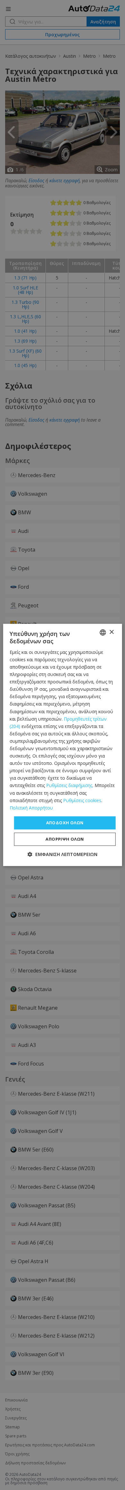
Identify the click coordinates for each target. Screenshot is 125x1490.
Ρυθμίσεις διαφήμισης (69, 786)
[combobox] (102, 632)
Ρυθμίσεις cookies (82, 800)
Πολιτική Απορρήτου (31, 808)
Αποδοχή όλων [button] (65, 823)
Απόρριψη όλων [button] (65, 839)
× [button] (111, 632)
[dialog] (62, 745)
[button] (62, 854)
